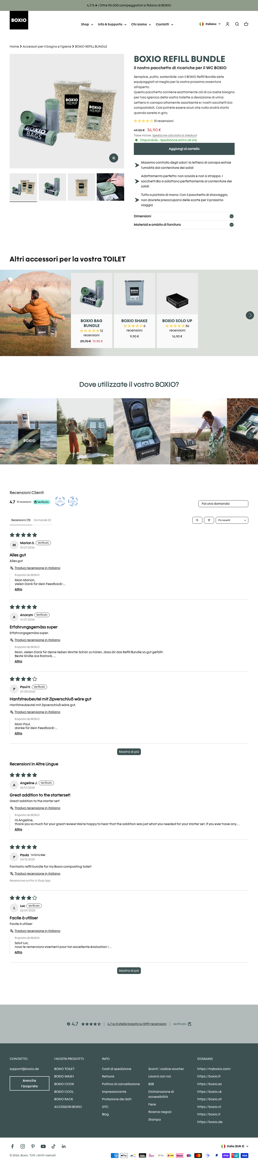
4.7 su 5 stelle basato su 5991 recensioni (136, 1024)
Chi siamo (139, 24)
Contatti (162, 24)
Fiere (152, 1104)
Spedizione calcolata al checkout (174, 135)
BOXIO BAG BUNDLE (91, 323)
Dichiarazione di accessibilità (161, 1094)
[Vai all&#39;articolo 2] (52, 187)
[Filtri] (209, 520)
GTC (105, 1107)
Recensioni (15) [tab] (21, 520)
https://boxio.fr (209, 1076)
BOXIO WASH (64, 1076)
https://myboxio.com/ (214, 1069)
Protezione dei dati (116, 1099)
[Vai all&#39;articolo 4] (110, 187)
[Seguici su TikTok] (53, 1146)
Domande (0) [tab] (42, 520)
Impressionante (114, 1092)
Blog (105, 1114)
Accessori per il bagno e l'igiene (47, 46)
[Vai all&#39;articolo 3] (81, 187)
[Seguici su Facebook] (12, 1146)
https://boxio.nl (209, 1107)
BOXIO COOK (64, 1084)
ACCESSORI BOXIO (68, 1107)
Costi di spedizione (116, 1069)
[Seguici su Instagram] (22, 1146)
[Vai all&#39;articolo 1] (23, 187)
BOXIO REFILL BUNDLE (91, 46)
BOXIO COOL (64, 1092)
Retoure (108, 1076)
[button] (144, 121)
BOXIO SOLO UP (177, 320)
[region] (67, 111)
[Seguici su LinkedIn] (64, 1146)
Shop (85, 24)
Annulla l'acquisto (29, 1083)
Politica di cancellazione (121, 1084)
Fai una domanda (216, 504)
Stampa (154, 1119)
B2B (151, 1084)
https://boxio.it (208, 1114)
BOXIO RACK (63, 1099)
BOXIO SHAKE (134, 320)
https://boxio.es (209, 1084)
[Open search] (197, 520)
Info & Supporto (110, 24)
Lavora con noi (159, 1076)
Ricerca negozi (160, 1112)
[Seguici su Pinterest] (33, 1146)
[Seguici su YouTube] (43, 1146)
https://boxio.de (210, 1122)
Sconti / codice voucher (166, 1069)
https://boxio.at (209, 1099)
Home (14, 46)
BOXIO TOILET (64, 1069)
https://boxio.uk (209, 1092)
